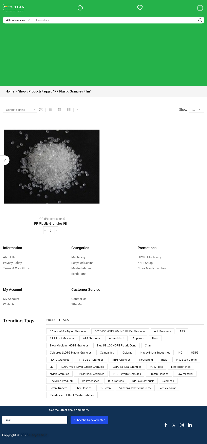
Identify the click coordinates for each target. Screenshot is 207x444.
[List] (68, 110)
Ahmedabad (116, 338)
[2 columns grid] (40, 110)
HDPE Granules (59, 359)
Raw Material (185, 373)
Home (10, 91)
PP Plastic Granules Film (52, 223)
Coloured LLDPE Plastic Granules (71, 352)
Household (146, 359)
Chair (148, 345)
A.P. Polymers (162, 331)
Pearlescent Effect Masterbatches (72, 395)
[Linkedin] (190, 425)
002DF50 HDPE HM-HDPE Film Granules (120, 331)
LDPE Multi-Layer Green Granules (82, 366)
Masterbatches (181, 366)
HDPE (195, 352)
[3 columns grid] (50, 110)
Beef (155, 338)
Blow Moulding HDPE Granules (69, 345)
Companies (107, 352)
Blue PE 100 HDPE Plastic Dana (116, 345)
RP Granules (116, 380)
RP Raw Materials (143, 380)
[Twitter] (174, 425)
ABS (182, 331)
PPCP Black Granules (90, 373)
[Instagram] (182, 425)
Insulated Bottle (186, 359)
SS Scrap (105, 388)
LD (51, 366)
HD (180, 352)
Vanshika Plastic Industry (135, 388)
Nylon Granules (59, 373)
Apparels (138, 338)
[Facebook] (166, 425)
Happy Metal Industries (155, 352)
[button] (80, 8)
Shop (22, 91)
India (164, 359)
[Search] (200, 20)
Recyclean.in (38, 435)
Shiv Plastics (83, 388)
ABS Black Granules (62, 338)
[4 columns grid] (59, 110)
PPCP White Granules (127, 373)
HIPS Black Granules (91, 359)
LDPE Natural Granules (127, 366)
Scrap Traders (58, 388)
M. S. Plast (156, 366)
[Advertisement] (103, 56)
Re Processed (90, 380)
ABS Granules (91, 338)
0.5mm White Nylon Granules (68, 331)
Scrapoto (168, 380)
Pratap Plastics (158, 373)
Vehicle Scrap (167, 388)
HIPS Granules (121, 359)
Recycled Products (62, 380)
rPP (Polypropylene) (52, 219)
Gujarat (127, 352)
